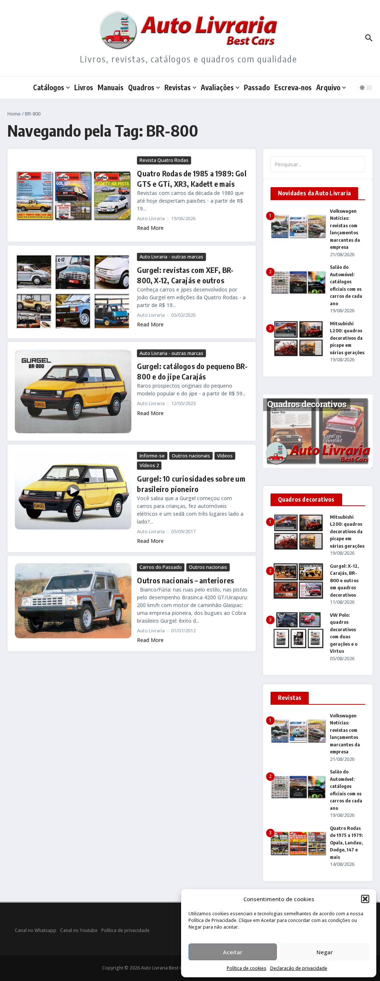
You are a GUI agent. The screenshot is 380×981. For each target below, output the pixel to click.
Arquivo (328, 87)
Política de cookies (246, 968)
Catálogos (48, 87)
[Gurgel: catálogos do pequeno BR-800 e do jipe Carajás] (73, 391)
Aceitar (232, 952)
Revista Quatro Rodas (164, 160)
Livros (83, 87)
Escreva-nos (293, 87)
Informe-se (152, 455)
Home (14, 113)
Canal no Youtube (79, 930)
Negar (325, 952)
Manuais (111, 87)
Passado (257, 87)
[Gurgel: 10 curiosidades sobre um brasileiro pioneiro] (73, 490)
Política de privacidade (125, 930)
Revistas (177, 87)
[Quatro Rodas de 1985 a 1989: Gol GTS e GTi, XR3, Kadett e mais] (73, 195)
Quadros (141, 87)
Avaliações (217, 87)
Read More (150, 227)
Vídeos (225, 455)
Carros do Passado (161, 567)
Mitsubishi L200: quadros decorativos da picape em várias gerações (347, 337)
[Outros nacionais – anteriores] (73, 600)
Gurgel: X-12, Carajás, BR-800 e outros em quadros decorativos (344, 580)
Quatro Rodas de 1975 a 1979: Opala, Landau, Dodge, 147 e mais (346, 842)
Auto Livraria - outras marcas (171, 256)
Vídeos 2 (149, 465)
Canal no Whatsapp (35, 930)
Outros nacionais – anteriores (185, 580)
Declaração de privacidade (298, 968)
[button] (365, 899)
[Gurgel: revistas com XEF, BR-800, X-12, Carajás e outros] (73, 292)
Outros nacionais (191, 455)
